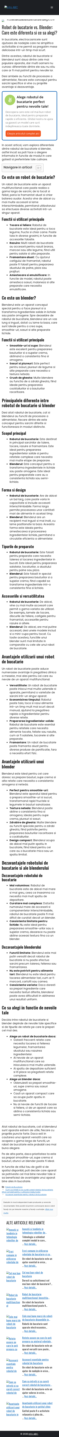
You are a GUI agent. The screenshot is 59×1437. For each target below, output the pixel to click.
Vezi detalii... (30, 1244)
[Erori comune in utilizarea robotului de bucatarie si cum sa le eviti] (13, 1257)
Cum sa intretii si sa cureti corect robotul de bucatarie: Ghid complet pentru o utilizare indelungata (27, 1191)
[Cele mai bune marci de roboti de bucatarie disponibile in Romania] (13, 1322)
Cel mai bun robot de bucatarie (32, 1274)
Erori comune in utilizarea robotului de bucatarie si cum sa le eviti (37, 1252)
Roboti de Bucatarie (13, 1187)
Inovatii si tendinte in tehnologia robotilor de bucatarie (33, 1230)
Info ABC (33, 1433)
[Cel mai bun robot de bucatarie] (13, 1278)
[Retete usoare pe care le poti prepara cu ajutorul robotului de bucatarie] (13, 1344)
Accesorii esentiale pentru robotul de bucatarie (25, 1194)
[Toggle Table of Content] (37, 167)
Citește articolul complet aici (23, 133)
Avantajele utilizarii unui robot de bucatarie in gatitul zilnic (37, 1404)
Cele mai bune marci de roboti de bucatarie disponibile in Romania (37, 1317)
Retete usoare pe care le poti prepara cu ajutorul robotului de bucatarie (37, 1339)
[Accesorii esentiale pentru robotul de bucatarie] (13, 1366)
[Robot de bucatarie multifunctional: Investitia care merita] (13, 1300)
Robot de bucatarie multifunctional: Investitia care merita (35, 1296)
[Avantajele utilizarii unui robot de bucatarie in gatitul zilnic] (13, 1409)
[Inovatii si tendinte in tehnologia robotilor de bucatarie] (13, 1235)
